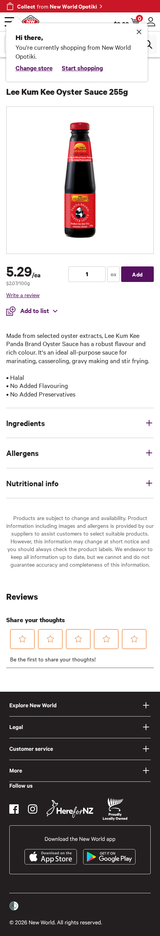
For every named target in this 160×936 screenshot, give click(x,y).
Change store (34, 67)
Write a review (23, 295)
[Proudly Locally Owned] (115, 809)
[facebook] (14, 809)
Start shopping (82, 67)
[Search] (147, 44)
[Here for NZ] (70, 809)
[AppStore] (50, 857)
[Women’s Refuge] (14, 906)
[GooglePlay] (109, 857)
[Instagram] (32, 809)
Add (137, 274)
